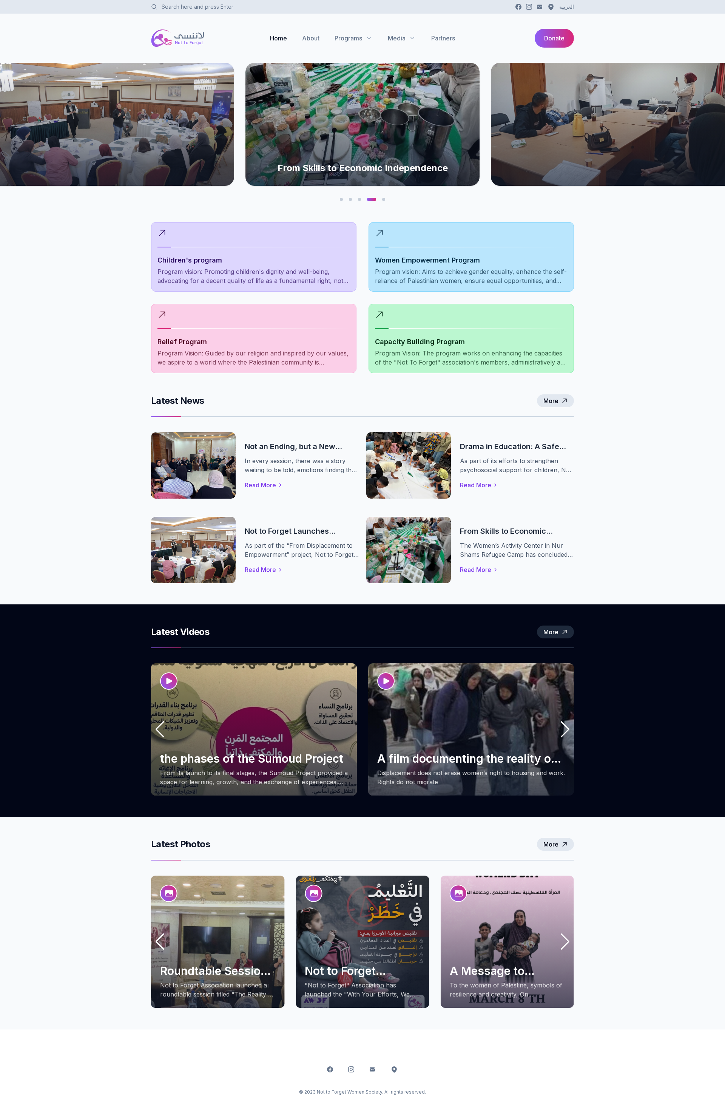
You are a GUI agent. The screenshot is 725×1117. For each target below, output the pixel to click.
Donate (554, 38)
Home (278, 38)
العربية (566, 6)
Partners (443, 38)
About (310, 38)
